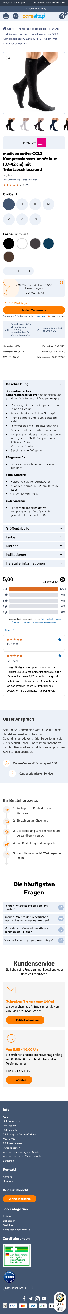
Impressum (9, 1125)
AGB (5, 1116)
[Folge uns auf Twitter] (30, 1298)
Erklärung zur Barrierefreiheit (19, 1134)
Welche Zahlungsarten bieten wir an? (28, 940)
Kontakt (7, 1176)
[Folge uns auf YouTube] (44, 1298)
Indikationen (16, 554)
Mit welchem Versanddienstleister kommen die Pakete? (27, 929)
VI (22, 219)
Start (10, 28)
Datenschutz (10, 1130)
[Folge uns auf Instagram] (37, 1298)
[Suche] (16, 16)
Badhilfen (8, 1225)
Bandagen (9, 1220)
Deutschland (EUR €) (16, 1287)
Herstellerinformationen (25, 563)
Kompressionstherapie (32, 28)
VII (35, 219)
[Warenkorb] (62, 16)
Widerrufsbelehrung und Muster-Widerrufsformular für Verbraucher (23, 1154)
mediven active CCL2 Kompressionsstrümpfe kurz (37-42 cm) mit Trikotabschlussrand (30, 39)
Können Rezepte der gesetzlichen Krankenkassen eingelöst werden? (26, 918)
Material (12, 546)
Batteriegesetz (11, 1121)
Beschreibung (17, 384)
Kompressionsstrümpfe (16, 1229)
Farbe (10, 537)
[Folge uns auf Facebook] (24, 1298)
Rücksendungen (12, 1143)
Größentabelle (17, 528)
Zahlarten (8, 1160)
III (35, 204)
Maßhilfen (9, 1138)
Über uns (8, 1181)
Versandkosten (11, 1147)
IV (48, 204)
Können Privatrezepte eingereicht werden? (26, 907)
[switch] (60, 1309)
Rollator (7, 1216)
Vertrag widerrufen (20, 1198)
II (22, 204)
